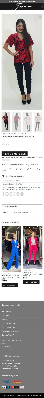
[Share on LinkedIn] (22, 194)
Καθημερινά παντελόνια (14, 187)
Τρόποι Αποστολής (8, 327)
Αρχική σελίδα (6, 133)
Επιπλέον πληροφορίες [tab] (9, 206)
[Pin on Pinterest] (18, 194)
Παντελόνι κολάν (27, 187)
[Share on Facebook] (7, 194)
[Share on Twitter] (10, 194)
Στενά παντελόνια (11, 189)
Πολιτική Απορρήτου (9, 335)
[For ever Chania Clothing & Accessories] (22, 6)
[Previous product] (7, 143)
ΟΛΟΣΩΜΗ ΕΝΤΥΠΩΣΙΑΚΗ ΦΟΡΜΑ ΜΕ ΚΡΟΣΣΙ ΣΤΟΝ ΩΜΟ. (10, 277)
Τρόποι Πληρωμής (8, 323)
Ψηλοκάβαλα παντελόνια (25, 189)
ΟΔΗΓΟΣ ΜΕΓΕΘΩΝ (14, 153)
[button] (3, 6)
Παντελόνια (24, 133)
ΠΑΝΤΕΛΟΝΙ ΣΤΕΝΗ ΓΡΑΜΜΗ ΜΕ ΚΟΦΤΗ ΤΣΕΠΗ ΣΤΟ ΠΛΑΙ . (32, 274)
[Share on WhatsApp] (3, 194)
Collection (15, 133)
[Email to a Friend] (14, 194)
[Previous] (5, 62)
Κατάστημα (6, 315)
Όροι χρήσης (6, 319)
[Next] (39, 62)
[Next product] (3, 143)
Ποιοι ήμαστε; (6, 311)
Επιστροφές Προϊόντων (10, 331)
